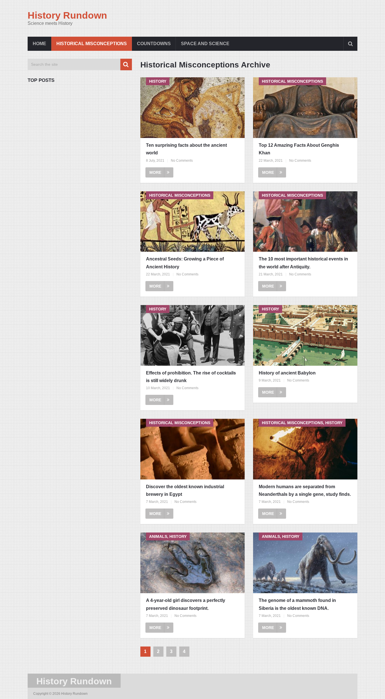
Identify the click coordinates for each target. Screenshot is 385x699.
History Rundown (67, 15)
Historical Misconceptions (91, 43)
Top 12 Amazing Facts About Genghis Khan (299, 149)
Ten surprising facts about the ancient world (186, 149)
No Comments (182, 161)
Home (39, 43)
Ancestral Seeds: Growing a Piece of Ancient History (185, 263)
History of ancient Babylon (287, 373)
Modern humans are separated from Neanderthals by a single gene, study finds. (305, 490)
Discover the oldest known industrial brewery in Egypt (185, 490)
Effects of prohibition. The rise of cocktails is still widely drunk (191, 377)
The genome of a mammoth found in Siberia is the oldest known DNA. (297, 604)
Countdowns (154, 43)
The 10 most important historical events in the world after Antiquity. (303, 263)
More (155, 172)
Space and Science (205, 43)
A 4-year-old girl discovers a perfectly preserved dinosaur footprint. (185, 604)
